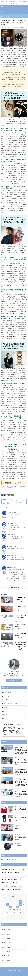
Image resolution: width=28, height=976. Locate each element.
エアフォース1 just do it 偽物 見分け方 (21, 827)
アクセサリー (7, 692)
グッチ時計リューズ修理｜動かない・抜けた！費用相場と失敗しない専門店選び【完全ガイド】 (21, 762)
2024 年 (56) (6, 938)
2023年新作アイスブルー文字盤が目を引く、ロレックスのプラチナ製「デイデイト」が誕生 (20, 646)
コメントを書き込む (14, 587)
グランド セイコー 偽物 (9, 727)
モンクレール (14, 876)
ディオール (22, 876)
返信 (15, 512)
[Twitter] (5, 495)
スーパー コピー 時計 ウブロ (10, 730)
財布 (5, 715)
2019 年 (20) (6, 960)
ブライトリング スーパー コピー (11, 731)
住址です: (6, 675)
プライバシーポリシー (18, 970)
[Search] (27, 10)
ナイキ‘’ (18, 872)
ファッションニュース (10, 703)
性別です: (13, 674)
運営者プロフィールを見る (14, 680)
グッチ (4, 879)
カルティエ (16, 882)
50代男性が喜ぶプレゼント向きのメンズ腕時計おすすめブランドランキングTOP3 (13, 487)
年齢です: (6, 674)
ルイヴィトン (13, 869)
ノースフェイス (22, 869)
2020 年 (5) (6, 956)
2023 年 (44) (6, 943)
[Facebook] (2, 495)
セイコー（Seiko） (7, 889)
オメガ (10, 879)
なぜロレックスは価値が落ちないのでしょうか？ (20, 617)
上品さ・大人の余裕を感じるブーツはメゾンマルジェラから (21, 819)
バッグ (6, 700)
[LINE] (13, 495)
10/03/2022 (10, 512)
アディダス (22, 886)
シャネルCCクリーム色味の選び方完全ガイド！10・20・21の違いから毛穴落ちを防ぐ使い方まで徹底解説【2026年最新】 (21, 783)
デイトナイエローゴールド (20, 607)
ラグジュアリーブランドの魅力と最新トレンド (14, 2)
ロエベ (4, 872)
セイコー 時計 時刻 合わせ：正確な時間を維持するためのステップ (21, 838)
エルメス (11, 872)
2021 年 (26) (6, 951)
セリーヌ (23, 879)
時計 (23, 27)
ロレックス (5, 489)
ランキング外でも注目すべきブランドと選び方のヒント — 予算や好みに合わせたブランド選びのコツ (13, 79)
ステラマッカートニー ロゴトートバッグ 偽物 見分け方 (20, 810)
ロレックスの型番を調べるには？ (20, 625)
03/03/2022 (10, 567)
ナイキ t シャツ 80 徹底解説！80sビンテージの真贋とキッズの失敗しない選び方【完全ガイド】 (21, 794)
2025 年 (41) (6, 934)
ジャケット (14, 886)
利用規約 (10, 970)
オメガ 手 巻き (18, 845)
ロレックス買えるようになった (20, 598)
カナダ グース (6, 886)
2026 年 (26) (6, 930)
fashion (16, 879)
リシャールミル (17, 889)
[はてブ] (8, 495)
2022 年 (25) (6, 947)
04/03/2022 (10, 555)
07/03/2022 (10, 546)
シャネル (5, 869)
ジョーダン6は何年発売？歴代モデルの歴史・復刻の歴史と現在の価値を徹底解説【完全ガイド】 (21, 772)
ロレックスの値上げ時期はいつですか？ (20, 634)
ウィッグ (6, 696)
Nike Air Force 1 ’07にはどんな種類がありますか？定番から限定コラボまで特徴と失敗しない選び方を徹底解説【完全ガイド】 (21, 750)
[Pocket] (10, 495)
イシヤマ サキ (12, 27)
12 (11, 907)
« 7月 (4, 917)
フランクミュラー (7, 882)
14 (17, 907)
